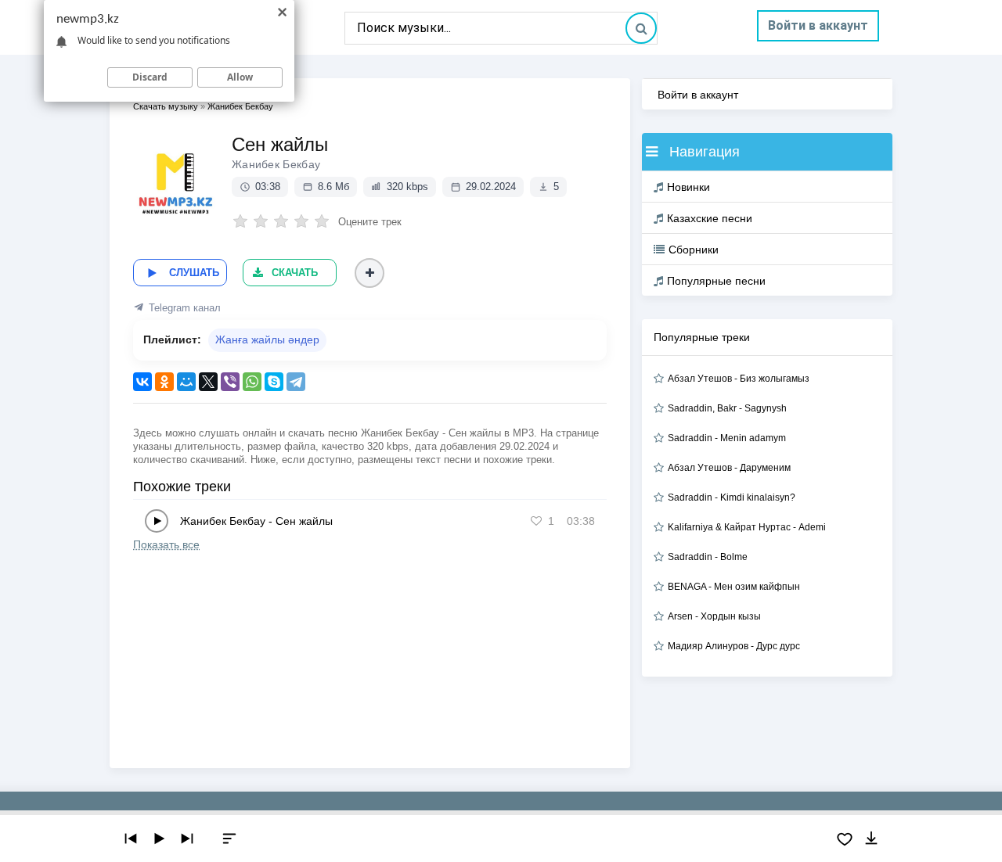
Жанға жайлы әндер (267, 339)
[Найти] (641, 28)
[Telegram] (296, 381)
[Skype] (274, 381)
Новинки (688, 187)
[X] (208, 381)
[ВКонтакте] (142, 381)
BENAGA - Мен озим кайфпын (734, 586)
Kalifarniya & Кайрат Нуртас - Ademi (747, 527)
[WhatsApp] (252, 381)
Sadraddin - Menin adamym (727, 438)
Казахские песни (709, 218)
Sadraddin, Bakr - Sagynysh (727, 408)
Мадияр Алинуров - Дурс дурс (734, 646)
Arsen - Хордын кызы (714, 616)
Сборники (694, 249)
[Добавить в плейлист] (369, 273)
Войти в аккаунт (818, 25)
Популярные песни (716, 281)
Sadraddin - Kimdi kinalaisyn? (731, 497)
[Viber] (230, 381)
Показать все (166, 544)
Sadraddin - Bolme (708, 556)
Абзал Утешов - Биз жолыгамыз (738, 378)
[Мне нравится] (536, 521)
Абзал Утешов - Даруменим (729, 467)
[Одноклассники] (164, 381)
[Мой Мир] (186, 381)
